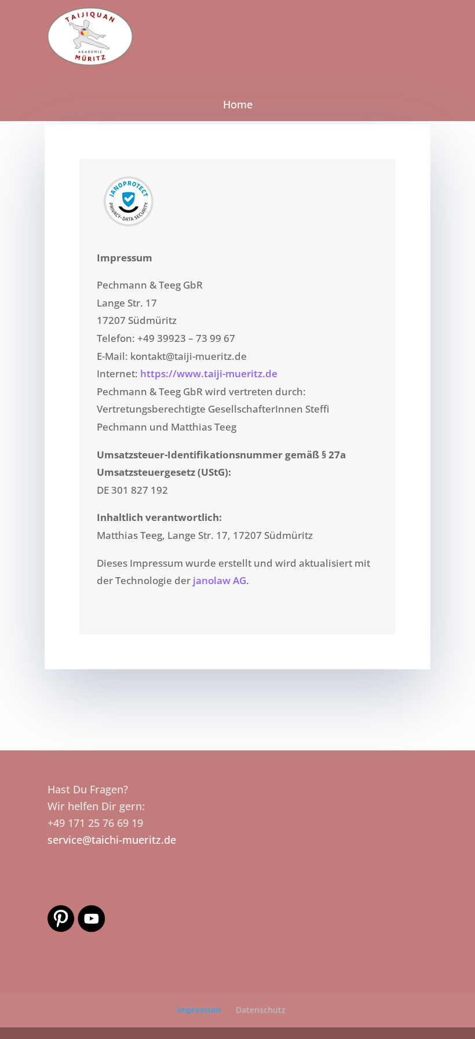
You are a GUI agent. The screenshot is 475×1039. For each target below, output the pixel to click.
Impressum (199, 1009)
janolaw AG (219, 580)
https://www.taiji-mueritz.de (208, 373)
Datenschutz (261, 1009)
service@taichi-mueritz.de (112, 840)
